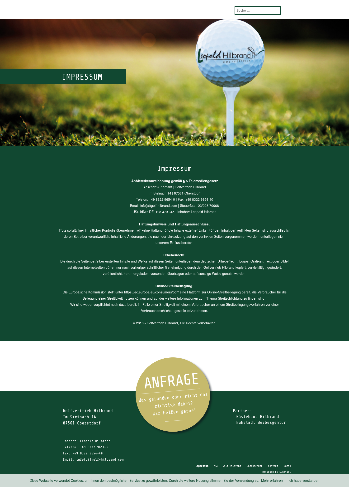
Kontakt (273, 466)
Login (287, 466)
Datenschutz (254, 466)
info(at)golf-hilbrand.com (100, 459)
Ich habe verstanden (303, 480)
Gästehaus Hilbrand (257, 416)
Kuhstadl (285, 471)
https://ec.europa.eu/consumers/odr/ (151, 292)
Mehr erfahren (272, 480)
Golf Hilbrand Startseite (174, 9)
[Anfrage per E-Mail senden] (174, 396)
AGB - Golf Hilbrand (227, 466)
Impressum (201, 466)
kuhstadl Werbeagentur (261, 422)
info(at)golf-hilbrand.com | (160, 205)
